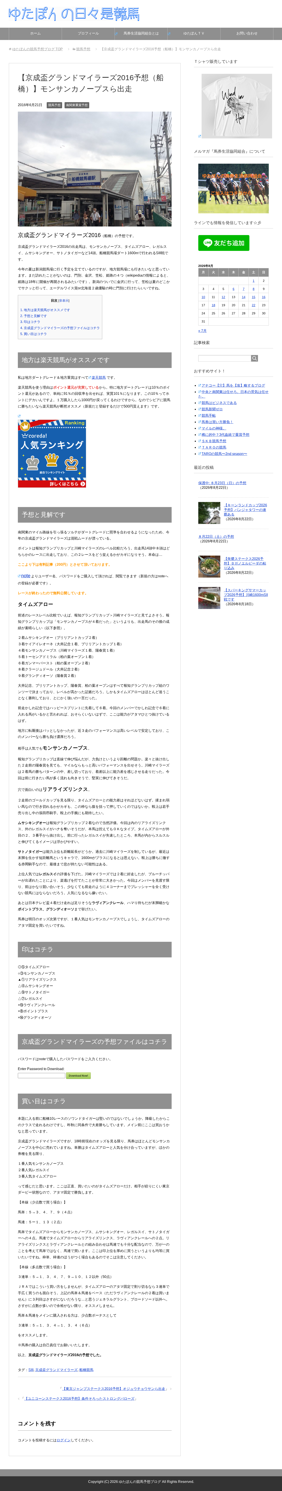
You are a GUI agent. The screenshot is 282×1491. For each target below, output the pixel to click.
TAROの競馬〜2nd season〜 (224, 454)
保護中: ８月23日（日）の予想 (222, 483)
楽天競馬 (99, 377)
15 (253, 297)
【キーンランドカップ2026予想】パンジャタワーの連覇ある (245, 509)
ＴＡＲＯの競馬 (214, 447)
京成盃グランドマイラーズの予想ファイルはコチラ (60, 328)
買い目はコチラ (33, 334)
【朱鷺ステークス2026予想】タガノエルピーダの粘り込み (245, 563)
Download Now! (78, 1076)
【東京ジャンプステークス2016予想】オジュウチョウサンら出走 (113, 1389)
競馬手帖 (209, 415)
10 (203, 297)
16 (263, 297)
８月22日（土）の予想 (216, 536)
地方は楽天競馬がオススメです (45, 310)
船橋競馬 (86, 1370)
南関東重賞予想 (77, 105)
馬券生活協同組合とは (141, 33)
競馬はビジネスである (219, 403)
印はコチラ (30, 322)
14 (243, 297)
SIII (30, 1370)
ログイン (64, 1440)
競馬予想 (54, 105)
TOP (37, 49)
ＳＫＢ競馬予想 (214, 441)
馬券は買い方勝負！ (217, 422)
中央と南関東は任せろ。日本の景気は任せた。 (233, 394)
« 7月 (202, 331)
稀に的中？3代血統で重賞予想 (225, 435)
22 (253, 305)
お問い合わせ (247, 33)
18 (213, 305)
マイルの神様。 (214, 428)
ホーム (35, 33)
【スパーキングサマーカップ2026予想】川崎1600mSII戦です (246, 594)
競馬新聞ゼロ (212, 409)
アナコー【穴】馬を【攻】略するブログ (233, 385)
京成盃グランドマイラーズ (56, 1370)
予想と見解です (33, 316)
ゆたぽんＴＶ (194, 33)
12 (223, 297)
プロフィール (88, 33)
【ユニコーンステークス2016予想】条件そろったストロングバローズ (79, 1398)
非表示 (64, 300)
